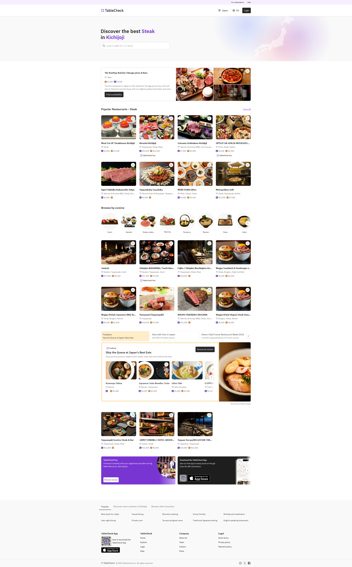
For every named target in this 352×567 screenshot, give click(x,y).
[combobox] (135, 45)
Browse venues (111, 480)
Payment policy (225, 546)
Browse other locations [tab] (162, 506)
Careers (182, 546)
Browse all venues (205, 349)
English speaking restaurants (236, 520)
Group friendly (199, 514)
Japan (225, 10)
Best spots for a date (110, 514)
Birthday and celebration (234, 514)
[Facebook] (249, 563)
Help (249, 2)
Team (181, 542)
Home (142, 538)
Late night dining (108, 520)
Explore (143, 542)
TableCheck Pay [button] (149, 155)
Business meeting (170, 514)
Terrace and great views (172, 520)
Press (181, 551)
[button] (152, 146)
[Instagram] (240, 563)
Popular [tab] (105, 506)
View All (247, 109)
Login (246, 10)
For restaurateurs (237, 2)
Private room (137, 520)
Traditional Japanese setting (205, 520)
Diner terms (223, 538)
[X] (244, 563)
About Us (183, 538)
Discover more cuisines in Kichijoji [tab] (130, 506)
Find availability (114, 94)
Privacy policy (224, 542)
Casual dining (137, 514)
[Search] (103, 45)
